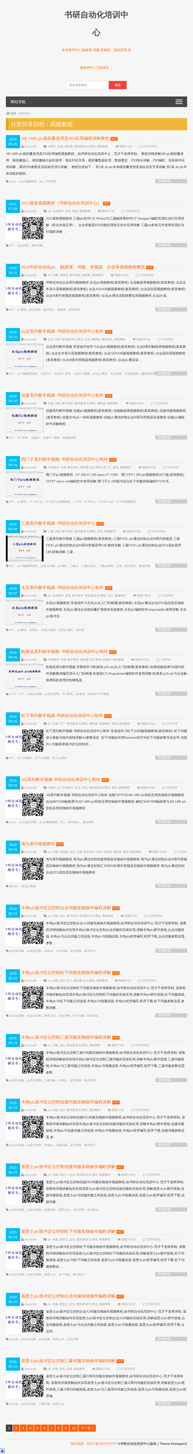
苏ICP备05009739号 (102, 1444)
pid (41, 181)
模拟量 (68, 146)
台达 (50, 339)
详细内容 (164, 181)
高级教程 (102, 146)
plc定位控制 (52, 694)
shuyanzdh (30, 146)
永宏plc (33, 630)
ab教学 (52, 146)
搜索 (118, 85)
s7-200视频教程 (126, 501)
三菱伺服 (50, 1080)
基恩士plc (50, 1015)
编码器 (96, 339)
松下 (62, 723)
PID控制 (51, 181)
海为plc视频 (28, 886)
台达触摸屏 (131, 373)
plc (49, 211)
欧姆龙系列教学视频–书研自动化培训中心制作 (64, 651)
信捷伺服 (61, 1145)
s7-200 (77, 501)
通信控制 (37, 245)
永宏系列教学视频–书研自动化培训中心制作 (62, 587)
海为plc (13, 886)
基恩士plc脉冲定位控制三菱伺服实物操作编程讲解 (68, 1360)
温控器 (80, 630)
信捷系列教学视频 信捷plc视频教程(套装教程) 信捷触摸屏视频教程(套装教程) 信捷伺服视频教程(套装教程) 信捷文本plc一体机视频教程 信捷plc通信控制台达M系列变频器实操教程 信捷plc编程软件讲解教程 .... (116, 417)
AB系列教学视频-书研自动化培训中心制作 (61, 779)
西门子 (107, 467)
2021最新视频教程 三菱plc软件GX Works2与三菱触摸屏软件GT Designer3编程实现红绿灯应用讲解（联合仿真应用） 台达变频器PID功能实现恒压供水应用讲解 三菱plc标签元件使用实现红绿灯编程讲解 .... (115, 225)
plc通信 (21, 309)
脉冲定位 (49, 309)
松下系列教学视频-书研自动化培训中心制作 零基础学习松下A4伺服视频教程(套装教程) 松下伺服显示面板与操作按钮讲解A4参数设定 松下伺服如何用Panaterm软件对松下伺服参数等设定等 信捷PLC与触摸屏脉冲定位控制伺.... (116, 737)
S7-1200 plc (36, 501)
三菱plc (74, 566)
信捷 (50, 403)
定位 (77, 787)
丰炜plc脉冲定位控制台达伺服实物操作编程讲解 (66, 907)
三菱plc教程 (106, 566)
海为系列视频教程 (38, 843)
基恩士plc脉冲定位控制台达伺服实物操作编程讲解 (68, 1296)
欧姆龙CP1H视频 (98, 694)
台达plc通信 (100, 373)
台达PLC (45, 373)
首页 (13, 113)
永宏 (110, 595)
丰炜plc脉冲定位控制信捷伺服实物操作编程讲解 (66, 1102)
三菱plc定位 (88, 566)
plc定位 (13, 1339)
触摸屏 (86, 275)
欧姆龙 (107, 659)
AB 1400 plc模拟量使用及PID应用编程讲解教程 (65, 138)
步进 (87, 339)
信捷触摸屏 (69, 437)
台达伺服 (115, 373)
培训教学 (58, 211)
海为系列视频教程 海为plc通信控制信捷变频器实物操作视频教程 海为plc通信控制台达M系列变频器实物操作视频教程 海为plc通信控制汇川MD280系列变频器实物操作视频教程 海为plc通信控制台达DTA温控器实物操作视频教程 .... (116, 865)
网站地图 (77, 1444)
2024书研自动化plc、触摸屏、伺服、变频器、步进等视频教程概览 (83, 267)
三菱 (50, 531)
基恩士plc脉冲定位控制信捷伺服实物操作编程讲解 (68, 1166)
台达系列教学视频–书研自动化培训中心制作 (62, 331)
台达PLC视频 (81, 373)
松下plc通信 (59, 758)
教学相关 (75, 275)
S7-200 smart (106, 501)
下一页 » (87, 1428)
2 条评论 (165, 659)
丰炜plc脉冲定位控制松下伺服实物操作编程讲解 (66, 972)
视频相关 (107, 339)
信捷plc (35, 437)
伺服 (55, 275)
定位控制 (23, 245)
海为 (99, 851)
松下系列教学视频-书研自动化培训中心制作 (62, 715)
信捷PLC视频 (51, 437)
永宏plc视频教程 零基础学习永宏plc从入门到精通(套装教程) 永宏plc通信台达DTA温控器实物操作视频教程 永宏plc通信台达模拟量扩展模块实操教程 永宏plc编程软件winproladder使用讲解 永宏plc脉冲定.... (116, 609)
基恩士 (64, 1174)
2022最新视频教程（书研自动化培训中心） (61, 203)
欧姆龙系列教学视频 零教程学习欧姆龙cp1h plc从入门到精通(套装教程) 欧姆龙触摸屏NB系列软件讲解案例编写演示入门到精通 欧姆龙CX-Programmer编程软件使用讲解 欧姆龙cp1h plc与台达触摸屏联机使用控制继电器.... (116, 673)
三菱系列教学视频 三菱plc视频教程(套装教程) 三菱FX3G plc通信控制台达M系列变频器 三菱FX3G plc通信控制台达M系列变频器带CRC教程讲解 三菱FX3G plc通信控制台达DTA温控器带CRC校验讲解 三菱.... (113, 545)
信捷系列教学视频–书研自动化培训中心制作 (62, 395)
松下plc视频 (42, 758)
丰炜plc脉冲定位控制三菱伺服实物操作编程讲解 (66, 1037)
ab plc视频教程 (28, 181)
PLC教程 (22, 437)
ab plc (12, 181)
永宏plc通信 (65, 630)
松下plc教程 (24, 758)
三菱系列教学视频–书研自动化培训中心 (58, 523)
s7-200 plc (90, 501)
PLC (12, 245)
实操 (60, 146)
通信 (75, 211)
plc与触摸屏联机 (27, 373)
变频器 (64, 275)
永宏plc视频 (48, 630)
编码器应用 (148, 373)
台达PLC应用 (62, 373)
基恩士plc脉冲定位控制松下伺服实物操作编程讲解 (68, 1231)
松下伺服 (78, 1015)
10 (74, 1428)
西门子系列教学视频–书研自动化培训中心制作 (64, 459)
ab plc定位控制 (28, 822)
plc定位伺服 (47, 566)
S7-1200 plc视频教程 (58, 501)
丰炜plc (48, 951)
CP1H (12, 694)
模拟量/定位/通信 (85, 146)
